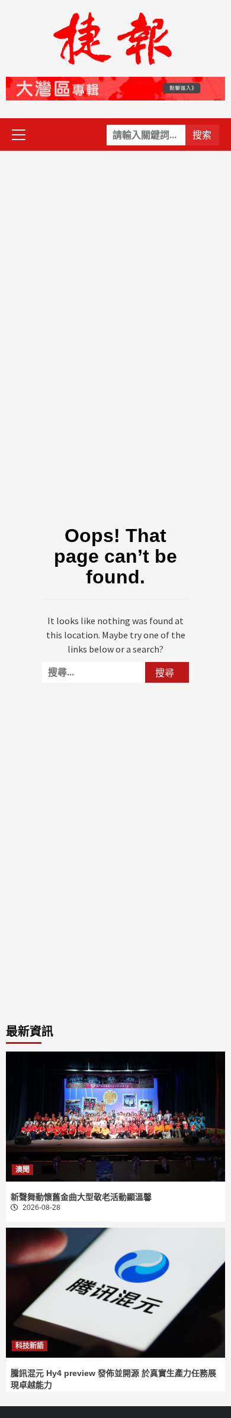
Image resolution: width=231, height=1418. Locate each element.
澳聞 (22, 1170)
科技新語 (29, 1346)
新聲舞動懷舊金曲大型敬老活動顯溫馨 (81, 1197)
